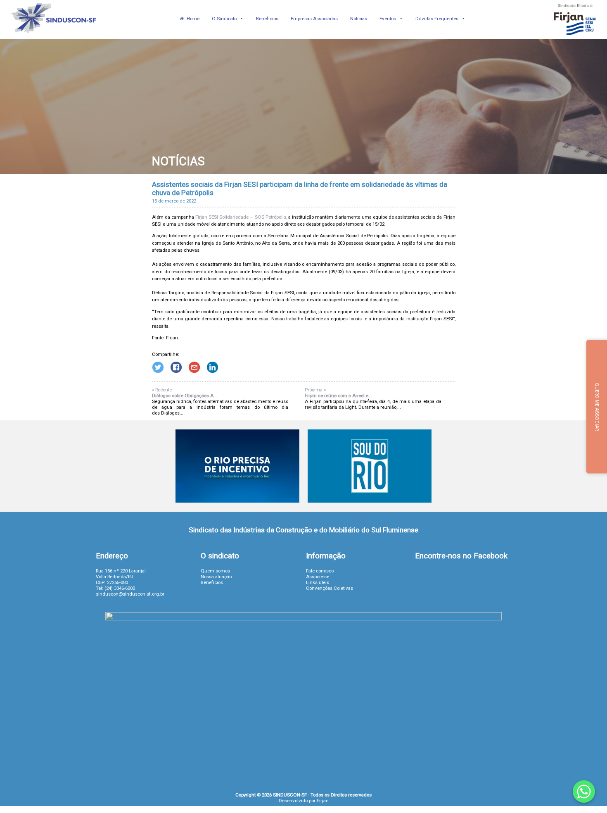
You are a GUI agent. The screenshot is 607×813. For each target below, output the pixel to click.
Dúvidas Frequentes (436, 18)
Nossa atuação (216, 576)
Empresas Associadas (314, 18)
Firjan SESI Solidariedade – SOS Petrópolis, (240, 217)
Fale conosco (320, 571)
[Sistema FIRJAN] (575, 36)
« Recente (162, 390)
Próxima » (315, 390)
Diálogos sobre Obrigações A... (184, 395)
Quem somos (215, 571)
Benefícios (267, 18)
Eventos (387, 18)
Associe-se (317, 576)
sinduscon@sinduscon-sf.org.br (130, 594)
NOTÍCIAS (178, 161)
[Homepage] (54, 36)
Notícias (358, 18)
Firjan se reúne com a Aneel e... (338, 395)
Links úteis (317, 582)
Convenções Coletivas (329, 588)
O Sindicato (224, 18)
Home (193, 18)
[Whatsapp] (584, 791)
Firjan (323, 800)
